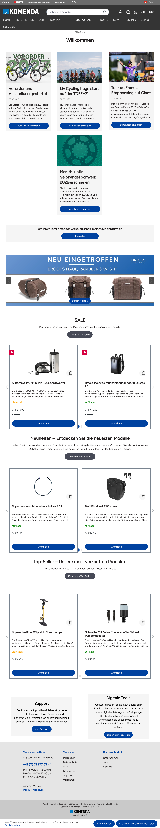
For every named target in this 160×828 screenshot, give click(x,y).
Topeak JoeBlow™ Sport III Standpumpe (37, 632)
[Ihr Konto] (120, 12)
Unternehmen (111, 757)
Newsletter (69, 771)
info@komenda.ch (33, 789)
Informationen (104, 823)
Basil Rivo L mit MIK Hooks (101, 506)
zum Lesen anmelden (29, 125)
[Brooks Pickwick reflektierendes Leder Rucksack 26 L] (116, 363)
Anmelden (80, 236)
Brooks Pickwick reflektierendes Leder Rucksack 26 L (115, 384)
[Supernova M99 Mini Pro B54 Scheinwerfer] (43, 363)
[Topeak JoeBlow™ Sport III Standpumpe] (43, 612)
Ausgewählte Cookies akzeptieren (136, 823)
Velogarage (69, 779)
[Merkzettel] (128, 12)
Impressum (69, 757)
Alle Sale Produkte (80, 334)
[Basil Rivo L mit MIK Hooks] (116, 486)
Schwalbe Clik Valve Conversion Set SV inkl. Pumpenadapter (112, 634)
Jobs (105, 762)
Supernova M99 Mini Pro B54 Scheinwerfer (38, 383)
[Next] (149, 280)
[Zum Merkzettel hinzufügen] (69, 373)
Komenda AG (112, 752)
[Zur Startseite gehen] (21, 11)
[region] (80, 387)
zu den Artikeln (80, 300)
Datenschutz (70, 762)
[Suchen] (104, 12)
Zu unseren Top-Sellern (80, 576)
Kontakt (107, 766)
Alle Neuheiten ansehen (80, 456)
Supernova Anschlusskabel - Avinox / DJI (37, 506)
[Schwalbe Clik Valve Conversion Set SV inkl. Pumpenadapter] (116, 612)
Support (67, 775)
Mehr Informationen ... (13, 825)
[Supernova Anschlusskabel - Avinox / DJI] (43, 486)
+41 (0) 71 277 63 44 (37, 764)
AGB (65, 766)
